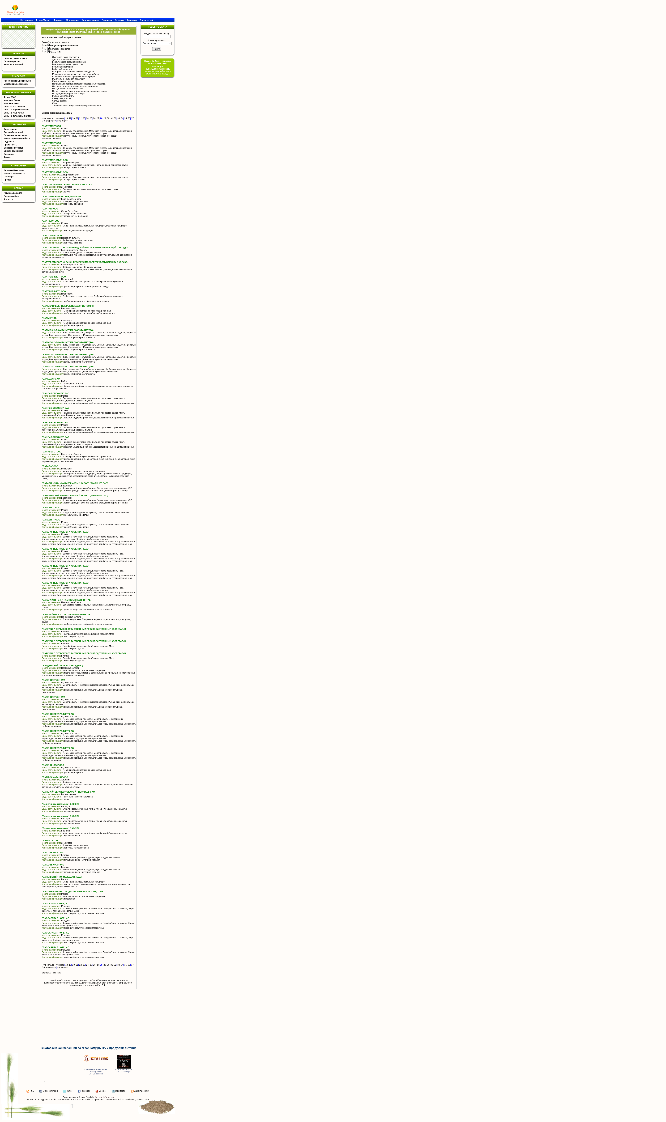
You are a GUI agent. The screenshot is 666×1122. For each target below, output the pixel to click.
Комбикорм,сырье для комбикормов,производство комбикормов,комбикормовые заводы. (158, 70)
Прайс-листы (10, 145)
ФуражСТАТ (10, 97)
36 (129, 118)
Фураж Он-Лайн (48, 1099)
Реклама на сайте (13, 193)
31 (111, 118)
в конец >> (62, 121)
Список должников (13, 151)
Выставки (9, 154)
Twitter (69, 1091)
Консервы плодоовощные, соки (67, 64)
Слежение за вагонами (15, 135)
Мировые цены (11, 103)
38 (43, 121)
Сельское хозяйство (60, 49)
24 (87, 118)
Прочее (7, 180)
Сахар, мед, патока (61, 98)
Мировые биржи (12, 100)
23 (84, 118)
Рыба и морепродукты (63, 96)
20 (73, 118)
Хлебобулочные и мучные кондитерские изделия (76, 105)
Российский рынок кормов (17, 81)
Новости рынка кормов (15, 58)
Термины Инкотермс (14, 170)
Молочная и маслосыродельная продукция (73, 76)
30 (108, 118)
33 (118, 118)
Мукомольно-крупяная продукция (68, 79)
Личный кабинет (12, 196)
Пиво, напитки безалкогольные (67, 88)
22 (80, 118)
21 (77, 118)
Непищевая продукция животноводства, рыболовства (78, 84)
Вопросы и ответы (13, 148)
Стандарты (9, 176)
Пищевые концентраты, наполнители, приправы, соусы (79, 91)
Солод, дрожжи (59, 101)
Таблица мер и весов (14, 173)
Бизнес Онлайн (50, 1091)
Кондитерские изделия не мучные (69, 62)
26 (94, 118)
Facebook (85, 1091)
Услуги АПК (55, 52)
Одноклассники (141, 1091)
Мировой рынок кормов (16, 84)
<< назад (60, 118)
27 (98, 118)
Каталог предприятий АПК (17, 138)
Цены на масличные (14, 106)
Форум (7, 157)
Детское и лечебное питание (66, 59)
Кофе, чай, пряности (62, 69)
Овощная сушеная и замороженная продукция (75, 86)
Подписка (9, 141)
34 (122, 118)
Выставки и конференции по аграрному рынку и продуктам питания (88, 1048)
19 (70, 118)
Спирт (55, 103)
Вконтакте (120, 1091)
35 (125, 118)
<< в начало (48, 118)
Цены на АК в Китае (14, 113)
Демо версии (10, 129)
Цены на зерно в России (16, 109)
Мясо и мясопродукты (63, 81)
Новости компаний (13, 64)
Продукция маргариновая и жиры (68, 93)
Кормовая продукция (62, 67)
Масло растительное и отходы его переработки (76, 74)
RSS (32, 1091)
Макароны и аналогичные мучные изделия (73, 71)
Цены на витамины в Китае (17, 116)
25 (91, 118)
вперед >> (51, 121)
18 (66, 118)
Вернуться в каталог (52, 973)
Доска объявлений (13, 132)
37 (132, 118)
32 (115, 118)
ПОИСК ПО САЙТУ (157, 27)
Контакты (8, 199)
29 (105, 118)
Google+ (103, 1091)
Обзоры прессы (12, 61)
